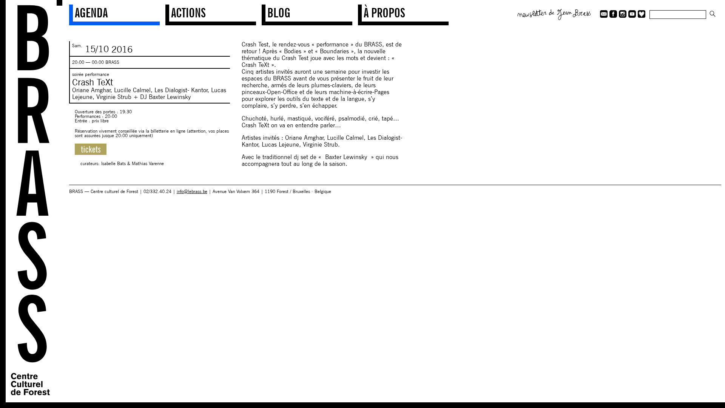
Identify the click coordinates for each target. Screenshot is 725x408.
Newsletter (554, 13)
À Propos (384, 12)
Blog (278, 12)
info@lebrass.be (192, 191)
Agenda (91, 12)
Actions (188, 12)
